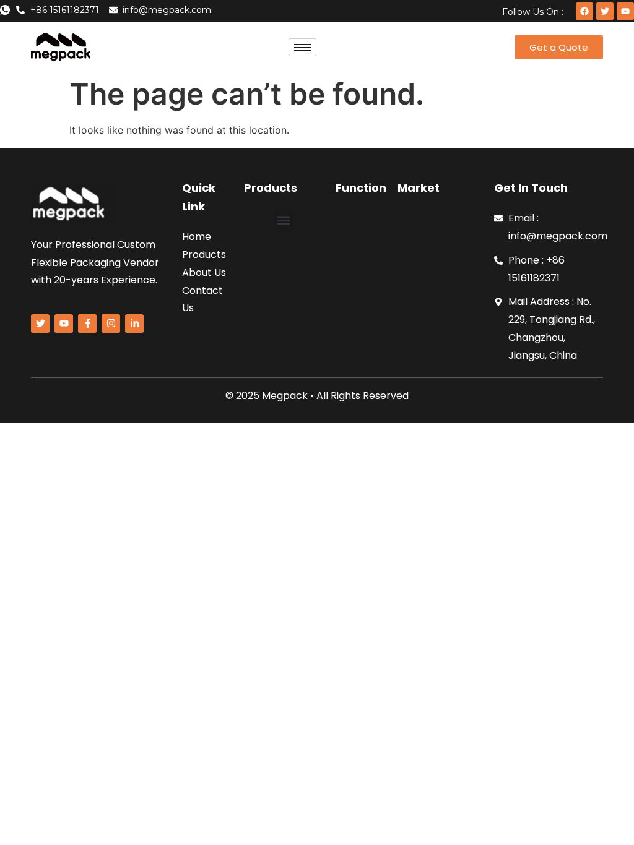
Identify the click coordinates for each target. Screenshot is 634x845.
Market (418, 187)
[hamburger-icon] (302, 47)
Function (361, 187)
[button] (284, 220)
